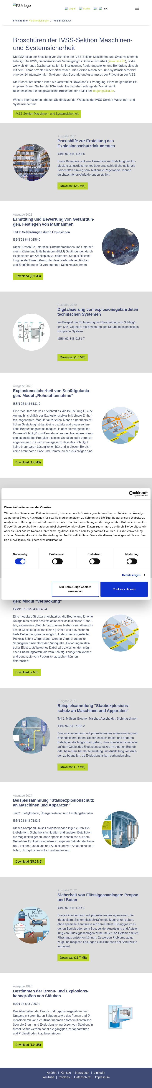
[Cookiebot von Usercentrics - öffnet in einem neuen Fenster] (131, 494)
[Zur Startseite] (22, 8)
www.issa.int (117, 61)
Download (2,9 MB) (72, 185)
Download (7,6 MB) (72, 766)
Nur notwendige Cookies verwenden (75, 589)
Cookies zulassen (124, 589)
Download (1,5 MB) (72, 357)
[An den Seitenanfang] (143, 1079)
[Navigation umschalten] (137, 8)
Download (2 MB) (26, 672)
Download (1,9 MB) (28, 1044)
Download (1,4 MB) (28, 462)
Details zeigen (131, 575)
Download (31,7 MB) (73, 957)
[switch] (57, 561)
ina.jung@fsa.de (103, 90)
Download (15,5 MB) (28, 861)
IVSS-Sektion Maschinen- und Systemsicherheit (46, 113)
